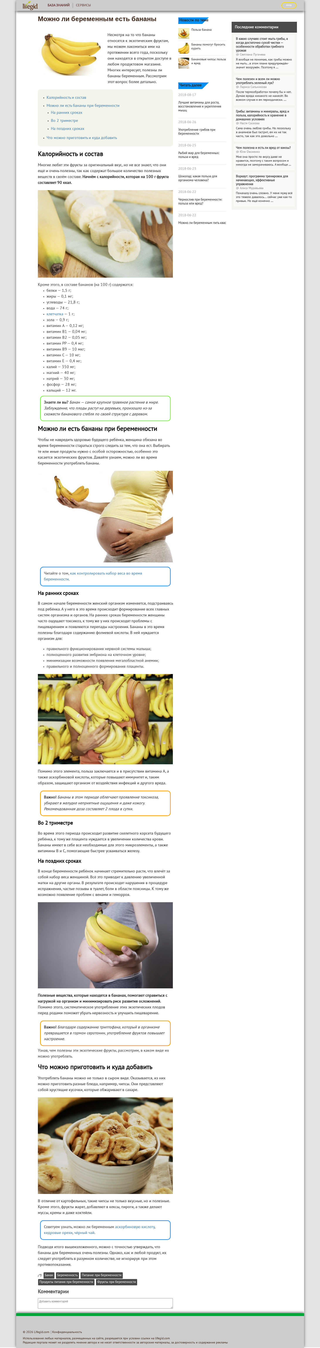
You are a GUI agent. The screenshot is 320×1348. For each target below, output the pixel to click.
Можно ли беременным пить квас (202, 223)
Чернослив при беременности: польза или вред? (200, 201)
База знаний (59, 5)
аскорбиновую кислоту (135, 1227)
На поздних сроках (67, 129)
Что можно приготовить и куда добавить (82, 138)
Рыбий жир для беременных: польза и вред (199, 155)
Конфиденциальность (67, 1332)
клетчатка (55, 314)
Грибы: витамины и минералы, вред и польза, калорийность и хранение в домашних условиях (262, 115)
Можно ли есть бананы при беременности (83, 106)
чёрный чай (84, 1233)
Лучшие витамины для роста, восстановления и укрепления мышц (199, 106)
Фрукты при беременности (116, 1282)
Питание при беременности (101, 1275)
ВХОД (288, 5)
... (277, 67)
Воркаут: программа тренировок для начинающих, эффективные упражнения (262, 180)
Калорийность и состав (66, 98)
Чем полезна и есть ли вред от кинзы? (263, 147)
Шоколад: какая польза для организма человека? (197, 178)
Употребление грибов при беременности (196, 131)
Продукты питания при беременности (66, 1282)
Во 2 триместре (64, 121)
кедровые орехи (58, 1233)
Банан (49, 1275)
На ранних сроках (66, 113)
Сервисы (83, 5)
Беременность (67, 1275)
